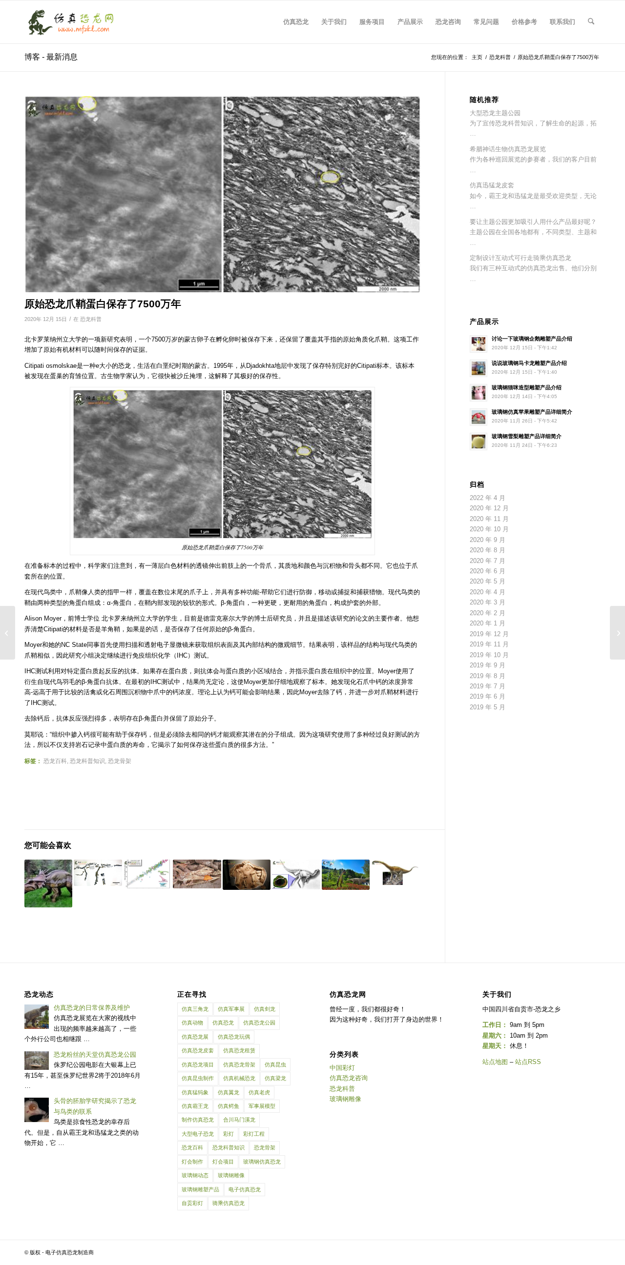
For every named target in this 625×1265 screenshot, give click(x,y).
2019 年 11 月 (489, 644)
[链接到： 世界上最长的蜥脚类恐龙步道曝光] (395, 872)
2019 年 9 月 (487, 665)
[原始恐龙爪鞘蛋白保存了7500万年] (222, 194)
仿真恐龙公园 (259, 1022)
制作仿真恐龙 (198, 1120)
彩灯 (228, 1134)
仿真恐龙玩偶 (234, 1037)
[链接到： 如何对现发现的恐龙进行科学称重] (147, 874)
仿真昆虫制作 (198, 1078)
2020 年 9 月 (487, 539)
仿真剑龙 (264, 1009)
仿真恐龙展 (195, 1037)
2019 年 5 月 (487, 707)
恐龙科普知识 (87, 761)
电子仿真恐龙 (245, 1189)
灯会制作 (192, 1162)
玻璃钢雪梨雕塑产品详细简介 (527, 436)
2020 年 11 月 (489, 518)
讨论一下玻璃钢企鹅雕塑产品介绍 (532, 338)
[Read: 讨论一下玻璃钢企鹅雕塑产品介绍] (478, 344)
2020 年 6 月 (487, 571)
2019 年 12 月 (489, 634)
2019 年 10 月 (489, 655)
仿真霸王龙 (195, 1106)
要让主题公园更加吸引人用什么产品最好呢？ (533, 221)
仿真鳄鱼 (228, 1106)
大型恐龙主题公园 (495, 113)
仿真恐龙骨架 (239, 1064)
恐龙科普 (91, 319)
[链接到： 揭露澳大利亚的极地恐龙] (296, 875)
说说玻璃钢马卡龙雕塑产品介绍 (529, 363)
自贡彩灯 (192, 1203)
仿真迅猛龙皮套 (492, 185)
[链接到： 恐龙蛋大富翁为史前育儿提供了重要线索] (247, 875)
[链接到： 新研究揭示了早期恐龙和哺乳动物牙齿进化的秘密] (197, 874)
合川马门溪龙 (239, 1120)
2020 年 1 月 (487, 623)
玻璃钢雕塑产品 (200, 1189)
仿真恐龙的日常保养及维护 (92, 1007)
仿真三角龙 (195, 1009)
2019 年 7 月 (487, 686)
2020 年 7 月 (487, 560)
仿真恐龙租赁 (239, 1050)
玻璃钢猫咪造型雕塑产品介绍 (527, 387)
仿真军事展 (231, 1009)
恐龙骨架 (119, 761)
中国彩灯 (342, 1067)
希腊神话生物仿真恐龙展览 (508, 149)
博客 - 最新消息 (51, 57)
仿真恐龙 (223, 1022)
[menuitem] (296, 21)
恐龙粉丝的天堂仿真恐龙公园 (95, 1054)
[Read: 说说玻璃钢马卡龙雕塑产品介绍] (478, 368)
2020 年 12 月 (489, 508)
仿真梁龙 (275, 1078)
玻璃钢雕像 (231, 1175)
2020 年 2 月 (487, 613)
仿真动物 (192, 1022)
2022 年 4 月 (487, 498)
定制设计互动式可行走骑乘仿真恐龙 (520, 257)
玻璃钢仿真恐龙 (262, 1162)
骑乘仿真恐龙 (228, 1203)
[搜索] (591, 21)
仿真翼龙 (228, 1092)
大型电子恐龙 (198, 1134)
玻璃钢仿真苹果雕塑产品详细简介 (532, 412)
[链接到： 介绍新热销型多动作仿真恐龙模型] (48, 883)
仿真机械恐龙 (239, 1078)
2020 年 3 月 (487, 602)
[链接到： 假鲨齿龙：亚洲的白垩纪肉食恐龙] (346, 875)
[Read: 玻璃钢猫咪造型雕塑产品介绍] (478, 393)
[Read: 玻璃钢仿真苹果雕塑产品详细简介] (478, 417)
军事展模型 (262, 1106)
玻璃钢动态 (195, 1175)
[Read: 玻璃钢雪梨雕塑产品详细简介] (478, 441)
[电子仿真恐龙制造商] (71, 21)
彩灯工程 (254, 1134)
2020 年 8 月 (487, 550)
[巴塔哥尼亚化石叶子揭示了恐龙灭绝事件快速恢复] (617, 633)
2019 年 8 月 (487, 676)
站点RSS (528, 1061)
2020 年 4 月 (487, 592)
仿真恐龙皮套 (198, 1050)
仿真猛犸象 (195, 1092)
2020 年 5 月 (487, 581)
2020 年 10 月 (489, 529)
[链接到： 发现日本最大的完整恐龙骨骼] (98, 873)
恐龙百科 (55, 761)
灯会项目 (223, 1162)
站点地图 (495, 1061)
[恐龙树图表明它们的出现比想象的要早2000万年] (7, 633)
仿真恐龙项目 (198, 1064)
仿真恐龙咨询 (349, 1078)
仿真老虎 (259, 1092)
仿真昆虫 (275, 1064)
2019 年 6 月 (487, 696)
